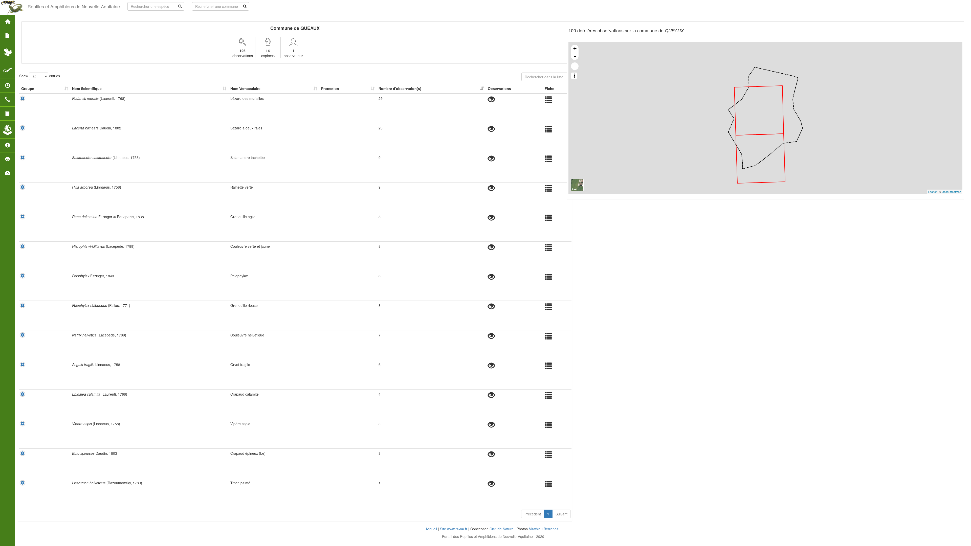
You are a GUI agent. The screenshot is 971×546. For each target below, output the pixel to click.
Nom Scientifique (87, 88)
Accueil (431, 528)
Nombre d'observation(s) (400, 88)
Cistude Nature (502, 528)
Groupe (27, 88)
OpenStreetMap (951, 192)
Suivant (561, 513)
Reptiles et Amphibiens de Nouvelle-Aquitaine (74, 6)
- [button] (575, 56)
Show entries (39, 75)
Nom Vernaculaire (245, 88)
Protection (330, 88)
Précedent (532, 513)
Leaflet (932, 192)
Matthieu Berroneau (545, 528)
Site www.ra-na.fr (453, 528)
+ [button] (575, 48)
